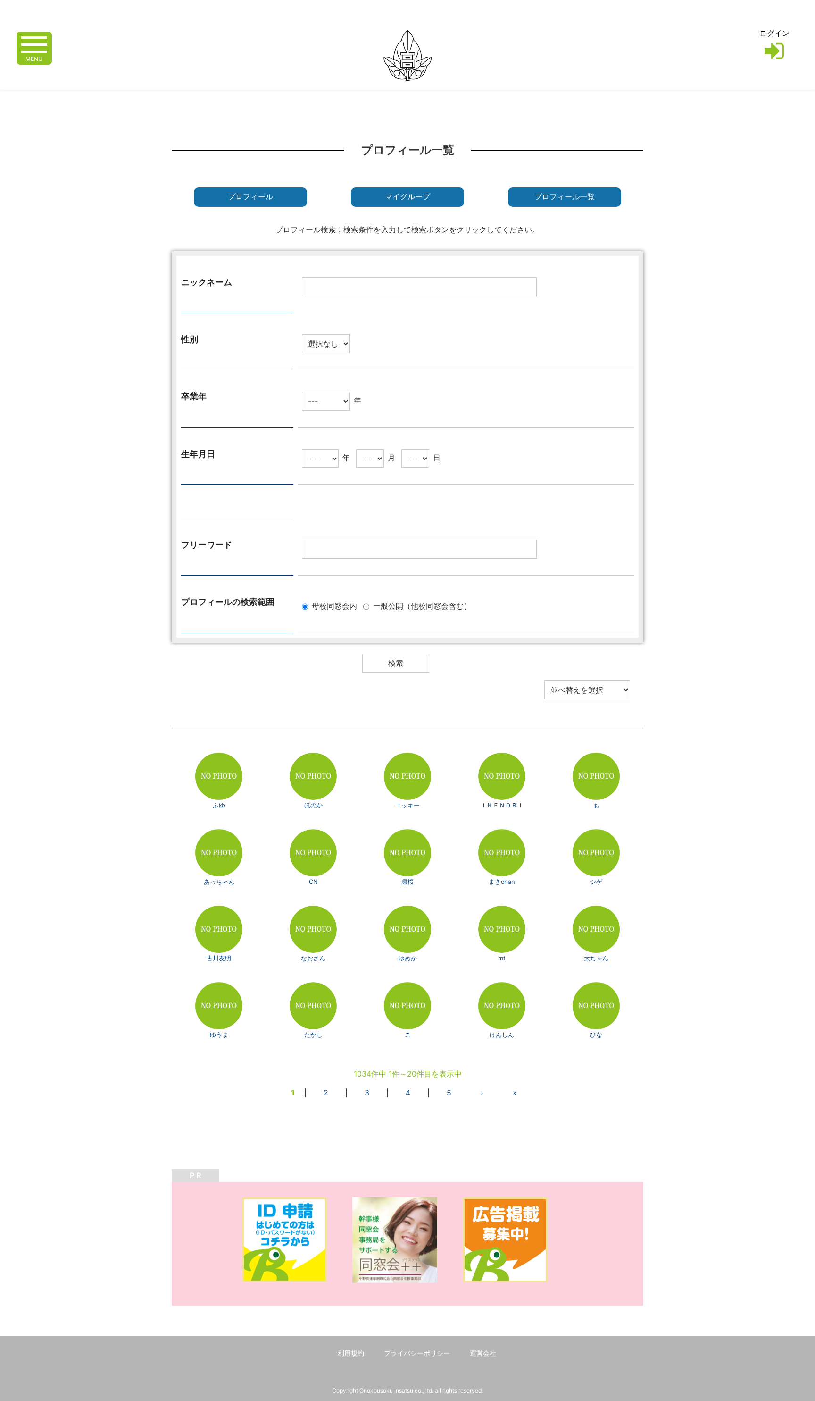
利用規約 (351, 1353)
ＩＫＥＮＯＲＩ (502, 805)
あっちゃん (219, 881)
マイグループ (407, 197)
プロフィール (250, 197)
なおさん (313, 958)
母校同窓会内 (334, 606)
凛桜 (407, 881)
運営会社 (483, 1353)
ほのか (313, 805)
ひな (596, 1034)
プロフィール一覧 (564, 197)
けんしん (502, 1034)
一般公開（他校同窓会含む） (422, 606)
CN (313, 881)
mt (502, 958)
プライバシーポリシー (417, 1353)
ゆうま (219, 1034)
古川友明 (219, 958)
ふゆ (219, 805)
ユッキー (407, 805)
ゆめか (408, 958)
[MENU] (34, 44)
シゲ (596, 881)
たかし (313, 1034)
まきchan (502, 881)
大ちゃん (596, 958)
